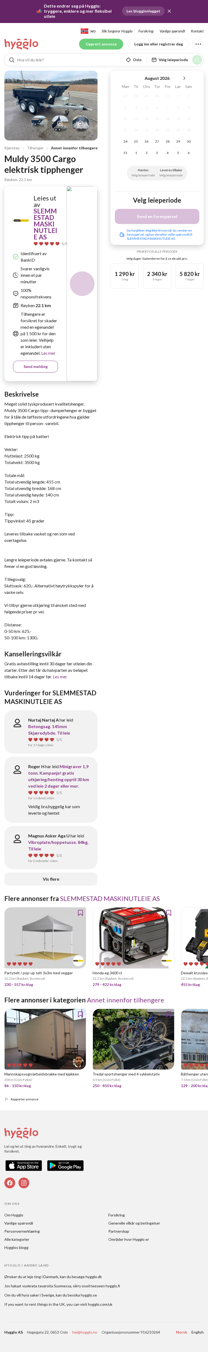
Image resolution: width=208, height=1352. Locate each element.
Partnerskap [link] (118, 1231)
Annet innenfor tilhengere (74, 148)
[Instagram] (23, 1182)
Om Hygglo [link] (13, 1215)
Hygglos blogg (16, 1247)
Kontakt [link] (197, 31)
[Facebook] (9, 1182)
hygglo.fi (113, 1286)
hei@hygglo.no (84, 1332)
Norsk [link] (181, 1332)
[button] (169, 11)
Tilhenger (35, 148)
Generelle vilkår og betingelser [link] (134, 1223)
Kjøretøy (12, 148)
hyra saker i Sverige (38, 1295)
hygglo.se (89, 1295)
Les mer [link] (48, 353)
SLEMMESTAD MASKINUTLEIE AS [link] (45, 224)
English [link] (197, 1332)
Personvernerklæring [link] (22, 1231)
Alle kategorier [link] (16, 1239)
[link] (21, 44)
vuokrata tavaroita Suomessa (46, 1286)
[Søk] (197, 60)
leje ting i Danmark (42, 1276)
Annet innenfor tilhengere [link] (125, 1000)
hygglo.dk (94, 1276)
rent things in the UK (47, 1304)
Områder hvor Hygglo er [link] (128, 1239)
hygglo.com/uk (100, 1304)
